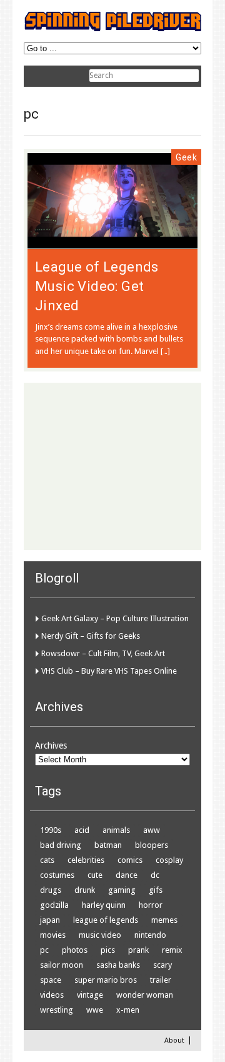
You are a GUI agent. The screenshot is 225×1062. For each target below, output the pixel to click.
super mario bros (105, 980)
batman (108, 845)
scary (162, 965)
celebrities (86, 860)
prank (138, 950)
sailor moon (61, 965)
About (174, 1040)
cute (95, 875)
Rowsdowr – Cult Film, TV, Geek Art (103, 653)
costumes (57, 875)
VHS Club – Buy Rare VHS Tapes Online (109, 671)
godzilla (54, 905)
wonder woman (144, 995)
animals (116, 830)
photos (75, 950)
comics (130, 860)
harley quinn (104, 905)
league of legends (105, 920)
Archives (51, 745)
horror (150, 905)
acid (81, 830)
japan (50, 920)
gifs (155, 890)
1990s (50, 830)
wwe (94, 1010)
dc (155, 875)
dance (127, 875)
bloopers (151, 845)
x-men (127, 1010)
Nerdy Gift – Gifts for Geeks (90, 636)
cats (47, 860)
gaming (122, 890)
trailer (160, 980)
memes (164, 920)
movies (53, 935)
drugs (50, 890)
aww (151, 830)
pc (44, 950)
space (50, 980)
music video (100, 935)
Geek (186, 157)
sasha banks (118, 965)
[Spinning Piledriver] (112, 29)
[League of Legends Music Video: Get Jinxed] (113, 242)
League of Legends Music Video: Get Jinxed (97, 286)
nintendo (150, 935)
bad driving (60, 845)
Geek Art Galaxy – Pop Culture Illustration (115, 618)
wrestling (56, 1010)
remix (172, 950)
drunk (84, 890)
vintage (90, 995)
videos (52, 995)
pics (108, 950)
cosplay (169, 860)
